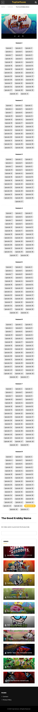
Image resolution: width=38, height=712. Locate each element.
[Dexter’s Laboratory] (19, 622)
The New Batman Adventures (18, 681)
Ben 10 (9, 667)
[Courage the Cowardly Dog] (19, 636)
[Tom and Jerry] (19, 580)
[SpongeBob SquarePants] (19, 608)
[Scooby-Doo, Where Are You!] (19, 594)
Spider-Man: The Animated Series (19, 653)
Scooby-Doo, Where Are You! (18, 597)
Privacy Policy (7, 700)
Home (3, 7)
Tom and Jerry (12, 583)
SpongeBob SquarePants (16, 611)
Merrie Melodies (13, 555)
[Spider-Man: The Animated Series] (19, 649)
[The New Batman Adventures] (19, 677)
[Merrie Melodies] (19, 552)
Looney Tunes (12, 569)
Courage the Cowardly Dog (17, 639)
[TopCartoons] (19, 2)
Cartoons (10, 7)
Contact (5, 697)
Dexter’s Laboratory (14, 625)
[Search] (35, 2)
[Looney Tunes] (19, 566)
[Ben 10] (19, 663)
